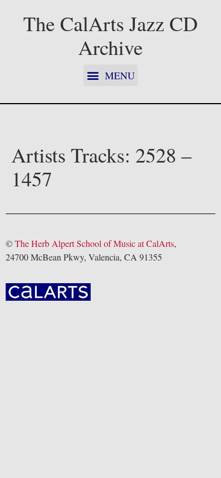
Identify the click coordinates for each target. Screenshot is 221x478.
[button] (110, 75)
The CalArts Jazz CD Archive (110, 35)
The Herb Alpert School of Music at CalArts (94, 243)
